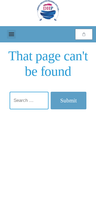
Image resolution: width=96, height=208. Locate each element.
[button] (11, 34)
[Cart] (84, 34)
